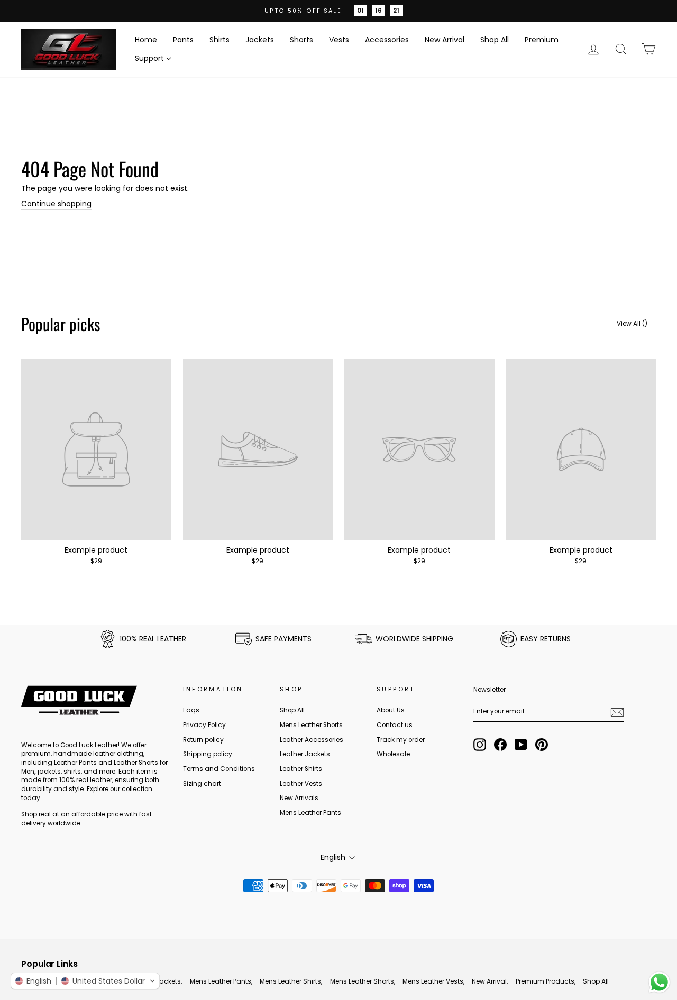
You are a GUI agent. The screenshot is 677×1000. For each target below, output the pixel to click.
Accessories (387, 39)
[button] (85, 981)
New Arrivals (299, 798)
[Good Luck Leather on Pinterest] (541, 744)
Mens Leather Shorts (311, 725)
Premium (542, 39)
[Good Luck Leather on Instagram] (479, 744)
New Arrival (444, 39)
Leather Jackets (305, 754)
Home (146, 39)
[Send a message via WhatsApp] (659, 982)
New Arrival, (490, 981)
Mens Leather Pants (310, 813)
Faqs (191, 710)
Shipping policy (207, 754)
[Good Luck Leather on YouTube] (521, 744)
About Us (391, 710)
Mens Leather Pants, (221, 981)
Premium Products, (545, 981)
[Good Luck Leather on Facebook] (500, 744)
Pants (183, 39)
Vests (339, 39)
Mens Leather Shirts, (291, 981)
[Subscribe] (617, 712)
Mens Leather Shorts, (362, 981)
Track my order (401, 740)
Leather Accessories (311, 740)
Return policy (203, 740)
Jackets (259, 39)
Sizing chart (202, 783)
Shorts (301, 39)
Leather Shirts (301, 769)
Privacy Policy (204, 725)
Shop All (494, 39)
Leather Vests (301, 783)
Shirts (219, 39)
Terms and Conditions (219, 769)
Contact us (395, 725)
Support (149, 58)
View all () (632, 323)
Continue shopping (56, 204)
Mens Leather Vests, (433, 981)
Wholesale (393, 754)
